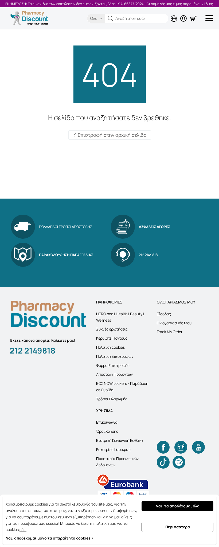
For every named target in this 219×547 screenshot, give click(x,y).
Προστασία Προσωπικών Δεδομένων (117, 462)
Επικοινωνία (107, 422)
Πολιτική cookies (110, 347)
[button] (110, 18)
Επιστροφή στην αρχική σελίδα (112, 135)
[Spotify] (179, 462)
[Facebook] (163, 447)
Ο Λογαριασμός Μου (174, 322)
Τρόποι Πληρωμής (111, 398)
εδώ (22, 529)
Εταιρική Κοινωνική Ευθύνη (119, 440)
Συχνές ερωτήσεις (112, 329)
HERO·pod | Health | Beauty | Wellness (120, 317)
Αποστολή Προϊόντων (114, 374)
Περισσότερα (177, 526)
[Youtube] (198, 447)
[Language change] (175, 14)
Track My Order (169, 331)
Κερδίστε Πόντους (111, 338)
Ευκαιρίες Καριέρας (113, 449)
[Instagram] (180, 447)
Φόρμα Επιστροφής (113, 365)
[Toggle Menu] (210, 18)
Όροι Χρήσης (107, 431)
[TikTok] (163, 462)
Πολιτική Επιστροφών (114, 356)
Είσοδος (164, 313)
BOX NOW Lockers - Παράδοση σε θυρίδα (122, 386)
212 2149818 (32, 350)
